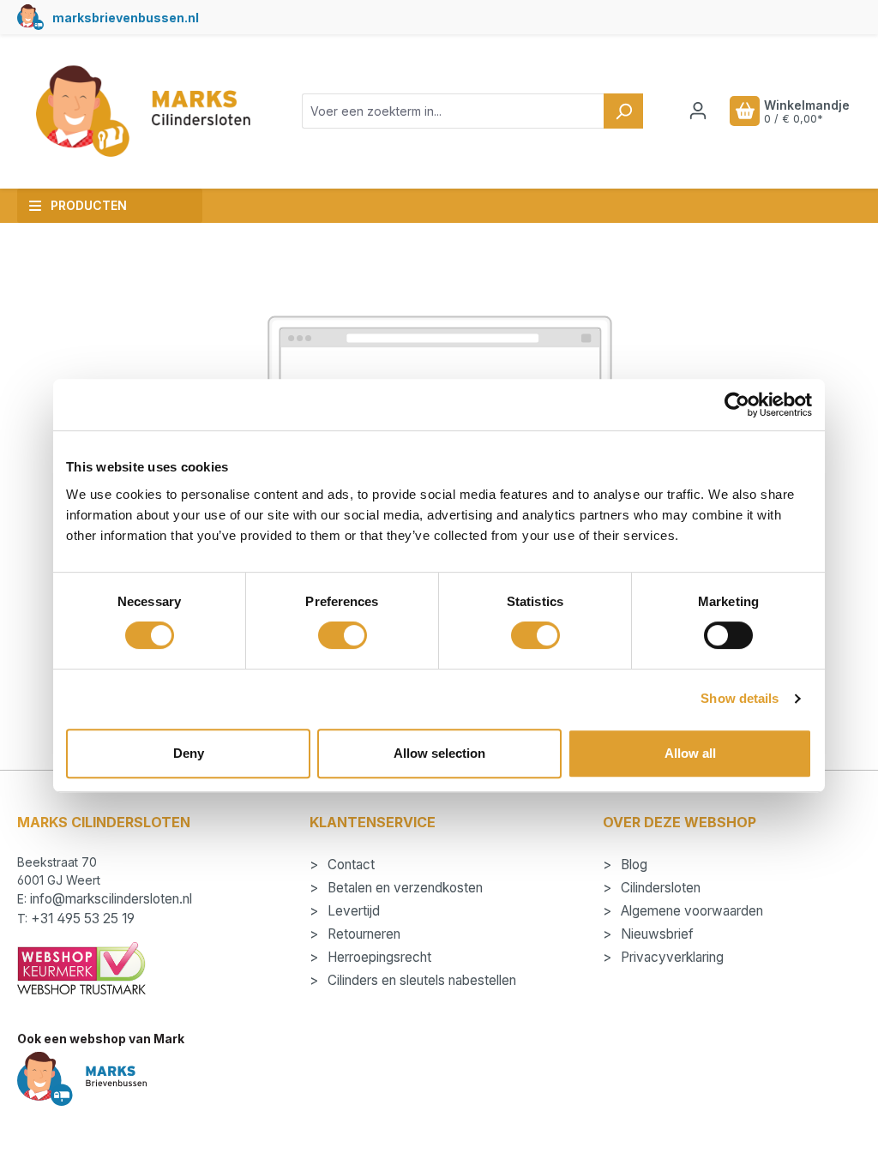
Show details (740, 698)
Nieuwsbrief (655, 934)
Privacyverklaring (670, 957)
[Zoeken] (623, 111)
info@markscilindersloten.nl (111, 899)
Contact (349, 864)
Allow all (690, 753)
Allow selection (439, 753)
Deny (188, 753)
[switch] (342, 635)
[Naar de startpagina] (142, 111)
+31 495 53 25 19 (83, 918)
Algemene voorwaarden (690, 911)
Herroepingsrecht (377, 957)
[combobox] (453, 111)
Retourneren (362, 934)
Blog (632, 864)
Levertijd (352, 911)
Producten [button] (89, 205)
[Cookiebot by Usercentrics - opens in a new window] (737, 404)
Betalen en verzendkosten (403, 888)
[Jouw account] (698, 110)
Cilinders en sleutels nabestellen (420, 980)
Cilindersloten (659, 888)
